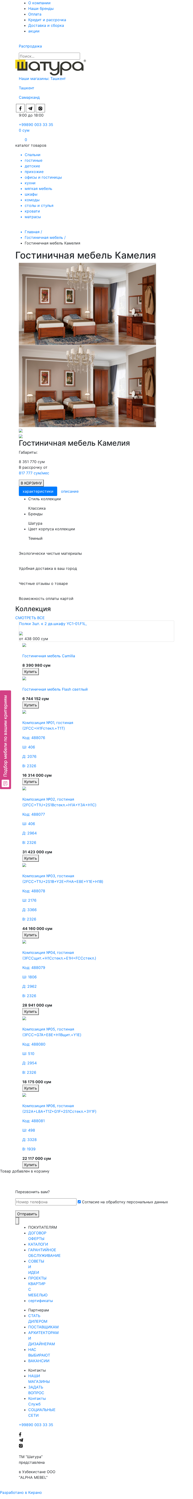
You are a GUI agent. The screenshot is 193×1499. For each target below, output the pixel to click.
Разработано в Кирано (21, 1492)
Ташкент (58, 78)
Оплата (34, 14)
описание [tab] (70, 491)
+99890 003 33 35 (36, 124)
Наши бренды (41, 8)
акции (34, 31)
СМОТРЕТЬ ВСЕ (30, 617)
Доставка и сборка (46, 25)
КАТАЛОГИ (38, 1244)
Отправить (27, 1214)
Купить (30, 671)
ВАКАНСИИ (38, 1360)
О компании (39, 2)
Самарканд (29, 97)
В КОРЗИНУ (31, 483)
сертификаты (40, 1300)
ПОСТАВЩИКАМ (43, 1327)
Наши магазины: (34, 78)
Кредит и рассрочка (47, 19)
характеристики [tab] (38, 491)
